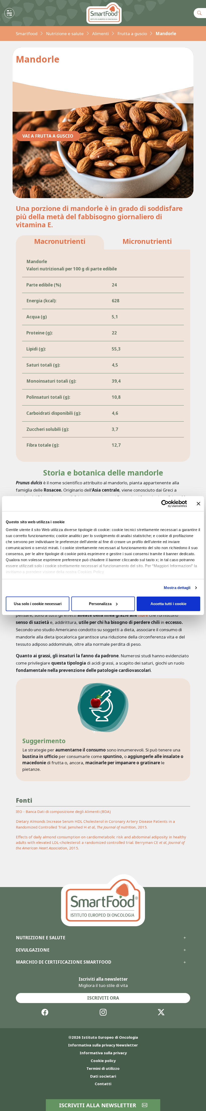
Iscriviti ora (103, 998)
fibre (143, 615)
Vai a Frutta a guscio (47, 136)
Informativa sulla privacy (103, 1052)
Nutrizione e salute (65, 33)
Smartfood (26, 33)
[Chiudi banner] (198, 503)
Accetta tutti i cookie (168, 604)
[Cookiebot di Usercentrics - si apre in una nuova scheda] (165, 503)
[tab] (60, 242)
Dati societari (103, 1076)
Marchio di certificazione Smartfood (63, 962)
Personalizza (100, 604)
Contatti (103, 1083)
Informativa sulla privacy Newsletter (103, 1044)
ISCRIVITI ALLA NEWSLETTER (98, 1105)
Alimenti (100, 33)
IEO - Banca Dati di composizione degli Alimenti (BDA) (63, 811)
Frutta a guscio (132, 33)
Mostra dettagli (177, 588)
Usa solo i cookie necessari (38, 604)
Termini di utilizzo (103, 1068)
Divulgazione (32, 950)
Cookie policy (103, 1060)
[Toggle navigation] (9, 13)
